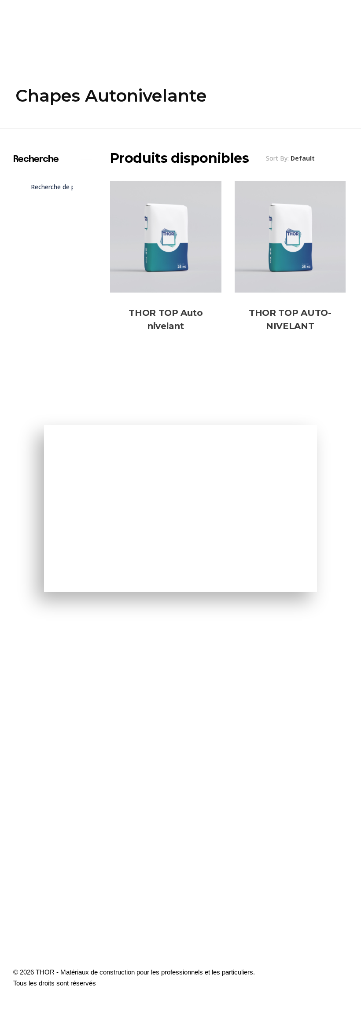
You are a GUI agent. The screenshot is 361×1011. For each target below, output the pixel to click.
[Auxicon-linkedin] (337, 964)
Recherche (52, 214)
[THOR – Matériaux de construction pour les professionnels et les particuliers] (30, 28)
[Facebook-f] (337, 989)
